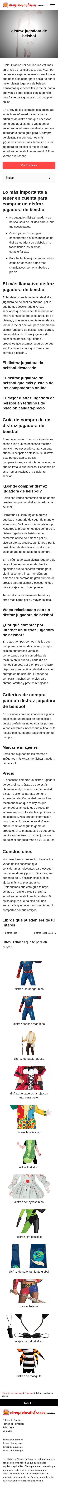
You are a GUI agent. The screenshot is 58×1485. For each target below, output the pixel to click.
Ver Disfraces (29, 165)
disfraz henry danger (13, 1450)
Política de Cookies (12, 1420)
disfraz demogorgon (13, 1439)
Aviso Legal (8, 1427)
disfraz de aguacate (13, 1447)
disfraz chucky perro (13, 1443)
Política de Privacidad (13, 1423)
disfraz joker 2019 (43, 932)
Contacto (7, 1431)
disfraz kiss (11, 932)
